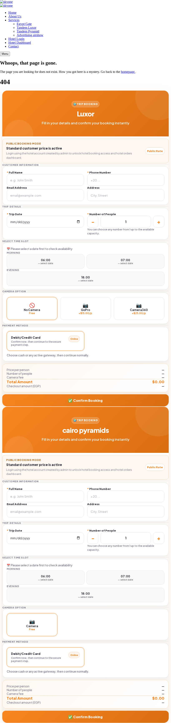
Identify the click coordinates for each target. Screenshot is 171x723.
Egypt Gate (24, 24)
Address (93, 187)
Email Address (17, 187)
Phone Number (99, 172)
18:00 (85, 278)
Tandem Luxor (26, 27)
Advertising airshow (30, 35)
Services (13, 20)
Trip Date (14, 214)
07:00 (125, 261)
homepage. (128, 72)
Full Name (15, 172)
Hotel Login (16, 39)
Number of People (101, 214)
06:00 (45, 261)
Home (12, 12)
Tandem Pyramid (28, 31)
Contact (13, 46)
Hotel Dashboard (19, 42)
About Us (14, 16)
